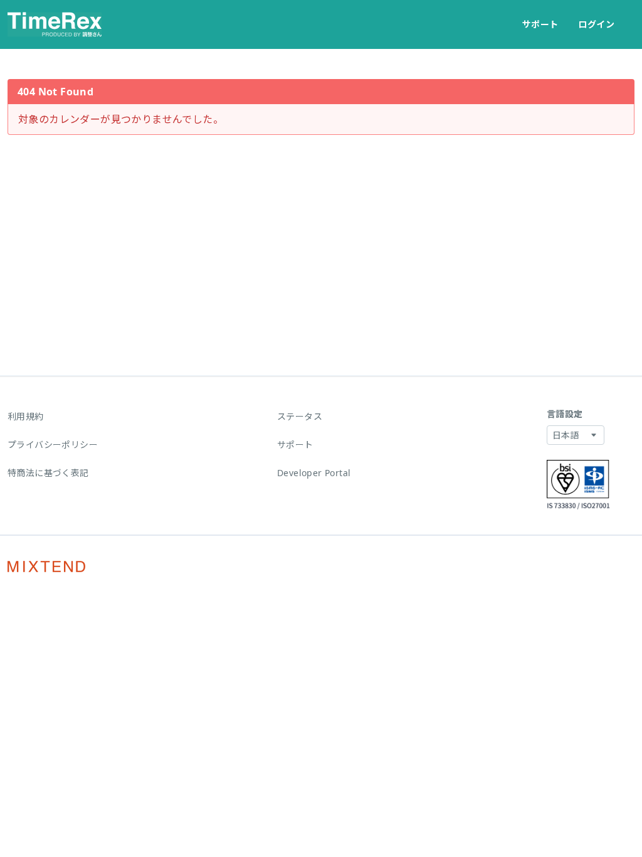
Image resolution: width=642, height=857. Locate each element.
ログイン (596, 24)
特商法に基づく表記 (48, 473)
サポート (540, 24)
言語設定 (565, 414)
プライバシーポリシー (53, 444)
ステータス (299, 416)
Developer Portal (313, 473)
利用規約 (26, 416)
